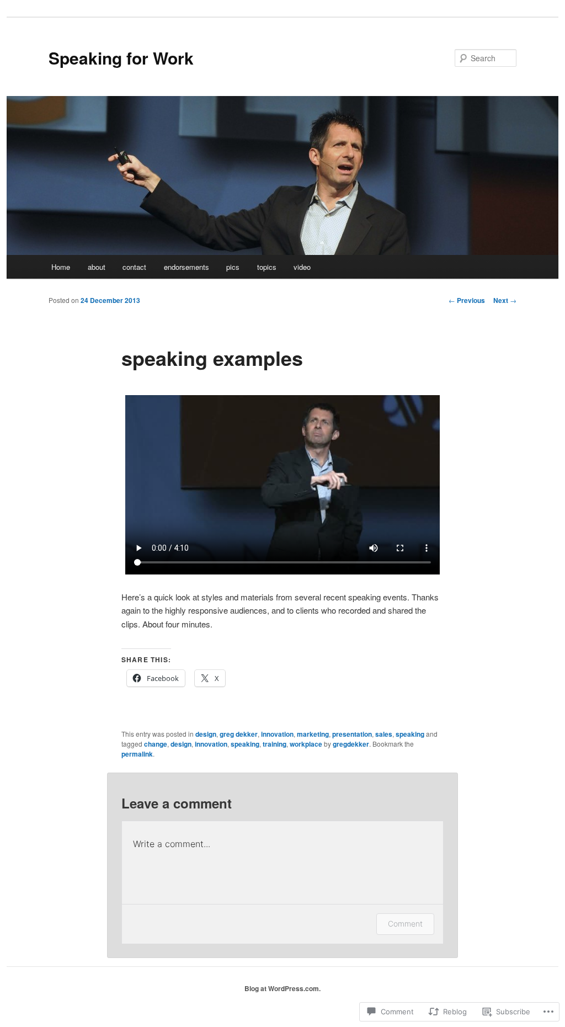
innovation (277, 734)
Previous (467, 300)
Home (60, 267)
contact (134, 267)
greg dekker (239, 734)
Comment (405, 923)
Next (504, 300)
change (155, 744)
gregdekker (351, 744)
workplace (306, 744)
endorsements (186, 267)
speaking (410, 734)
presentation (352, 734)
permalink (137, 754)
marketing (313, 734)
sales (383, 734)
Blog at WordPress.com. (282, 988)
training (274, 744)
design (205, 734)
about (96, 267)
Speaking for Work (121, 58)
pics (232, 267)
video (302, 267)
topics (266, 267)
